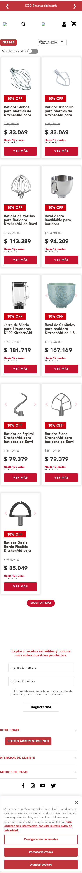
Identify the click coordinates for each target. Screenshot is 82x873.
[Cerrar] (77, 802)
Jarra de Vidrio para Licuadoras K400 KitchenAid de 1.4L (18, 331)
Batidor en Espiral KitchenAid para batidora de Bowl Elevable (19, 440)
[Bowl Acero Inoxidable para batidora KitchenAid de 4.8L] (61, 186)
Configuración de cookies (41, 839)
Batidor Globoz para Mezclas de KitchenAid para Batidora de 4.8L (18, 113)
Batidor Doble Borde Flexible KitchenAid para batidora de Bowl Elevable (18, 551)
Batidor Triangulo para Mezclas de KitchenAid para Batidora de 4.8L (59, 113)
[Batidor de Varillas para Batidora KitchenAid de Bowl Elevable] (20, 186)
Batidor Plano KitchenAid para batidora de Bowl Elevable (59, 440)
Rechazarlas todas (41, 852)
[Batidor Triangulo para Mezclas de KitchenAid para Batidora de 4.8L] (61, 77)
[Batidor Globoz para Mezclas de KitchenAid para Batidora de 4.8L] (20, 77)
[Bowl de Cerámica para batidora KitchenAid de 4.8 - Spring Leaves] (61, 295)
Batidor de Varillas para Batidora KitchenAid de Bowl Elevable (20, 222)
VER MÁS (20, 151)
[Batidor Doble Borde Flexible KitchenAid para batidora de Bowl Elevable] (20, 513)
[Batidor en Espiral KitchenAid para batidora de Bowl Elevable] (20, 404)
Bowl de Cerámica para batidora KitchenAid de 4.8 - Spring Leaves (61, 331)
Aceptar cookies (41, 864)
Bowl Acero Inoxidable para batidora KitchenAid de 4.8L (61, 222)
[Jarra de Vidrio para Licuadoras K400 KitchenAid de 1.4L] (20, 295)
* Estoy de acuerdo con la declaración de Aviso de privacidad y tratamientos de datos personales (42, 693)
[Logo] (43, 24)
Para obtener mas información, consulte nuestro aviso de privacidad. (38, 826)
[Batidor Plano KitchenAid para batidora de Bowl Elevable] (61, 404)
